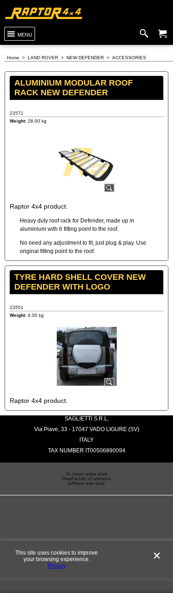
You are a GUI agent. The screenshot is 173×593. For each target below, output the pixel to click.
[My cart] (162, 34)
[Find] (146, 34)
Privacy (57, 565)
